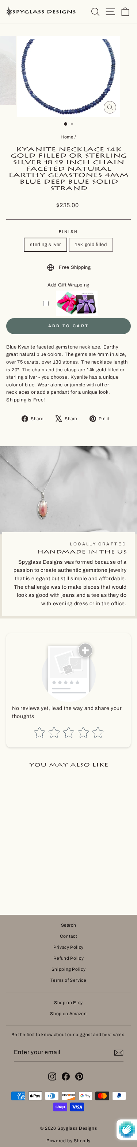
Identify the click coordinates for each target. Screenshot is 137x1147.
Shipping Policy (69, 969)
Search (68, 925)
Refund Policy (68, 958)
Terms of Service (68, 980)
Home (67, 137)
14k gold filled (91, 244)
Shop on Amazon (68, 1013)
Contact (68, 936)
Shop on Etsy (68, 1002)
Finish (69, 232)
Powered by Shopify (68, 1140)
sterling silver (45, 244)
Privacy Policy (68, 947)
